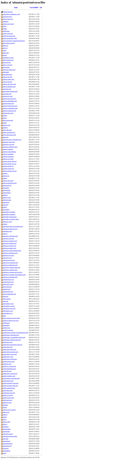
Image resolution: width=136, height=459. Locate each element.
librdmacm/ (6, 323)
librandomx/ (6, 441)
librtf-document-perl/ (9, 36)
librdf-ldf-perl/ (7, 371)
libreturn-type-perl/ (8, 144)
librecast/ (5, 296)
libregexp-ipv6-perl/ (9, 260)
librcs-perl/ (6, 412)
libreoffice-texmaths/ (9, 212)
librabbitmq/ (6, 451)
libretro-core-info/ (8, 159)
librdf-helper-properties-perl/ (11, 378)
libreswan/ (6, 176)
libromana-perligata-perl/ (10, 91)
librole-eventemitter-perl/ (10, 108)
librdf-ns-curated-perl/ (9, 366)
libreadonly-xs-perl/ (9, 306)
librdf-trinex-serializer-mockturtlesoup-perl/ (15, 332)
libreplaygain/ (7, 200)
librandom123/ (7, 446)
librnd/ (5, 115)
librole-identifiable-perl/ (10, 101)
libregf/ (5, 234)
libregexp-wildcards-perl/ (10, 236)
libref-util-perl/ (7, 287)
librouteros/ (6, 67)
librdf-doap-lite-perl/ (9, 393)
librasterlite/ (6, 431)
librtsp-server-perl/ (8, 24)
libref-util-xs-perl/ (8, 284)
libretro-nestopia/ (8, 149)
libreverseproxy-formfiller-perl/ (12, 139)
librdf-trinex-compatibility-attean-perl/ (14, 337)
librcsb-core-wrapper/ (9, 410)
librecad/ (5, 301)
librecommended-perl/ (9, 294)
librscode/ (6, 53)
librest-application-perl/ (10, 183)
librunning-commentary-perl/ (11, 14)
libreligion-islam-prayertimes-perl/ (13, 226)
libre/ (4, 316)
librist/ (5, 123)
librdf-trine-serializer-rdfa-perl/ (12, 340)
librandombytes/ (8, 443)
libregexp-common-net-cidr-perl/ (12, 272)
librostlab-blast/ (7, 74)
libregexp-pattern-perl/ (9, 248)
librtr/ (4, 26)
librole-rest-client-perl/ (9, 98)
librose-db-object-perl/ (9, 84)
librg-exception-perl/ (9, 132)
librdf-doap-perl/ (8, 390)
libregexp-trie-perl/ (8, 238)
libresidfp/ (6, 188)
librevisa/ (6, 137)
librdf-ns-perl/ (7, 364)
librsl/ (4, 50)
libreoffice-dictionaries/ (10, 217)
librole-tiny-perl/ (8, 96)
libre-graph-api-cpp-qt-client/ (11, 318)
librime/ (5, 127)
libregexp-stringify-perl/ (10, 241)
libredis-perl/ (7, 289)
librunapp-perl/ (7, 16)
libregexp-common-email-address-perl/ (14, 275)
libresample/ (6, 190)
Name (16, 7)
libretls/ (5, 173)
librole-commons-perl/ (9, 111)
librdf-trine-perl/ (7, 342)
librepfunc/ (6, 202)
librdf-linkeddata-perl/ (9, 369)
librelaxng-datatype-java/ (10, 229)
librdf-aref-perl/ (7, 400)
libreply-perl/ (7, 197)
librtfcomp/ (6, 31)
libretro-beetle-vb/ (8, 166)
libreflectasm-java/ (8, 282)
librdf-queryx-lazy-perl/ (10, 354)
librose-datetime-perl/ (9, 86)
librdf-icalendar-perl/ (9, 376)
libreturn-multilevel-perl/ (10, 147)
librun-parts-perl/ (8, 19)
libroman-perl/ (7, 94)
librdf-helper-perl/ (8, 381)
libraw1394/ (6, 422)
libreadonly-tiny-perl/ (9, 308)
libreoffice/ (6, 209)
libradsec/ (6, 448)
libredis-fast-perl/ (8, 291)
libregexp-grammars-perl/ (10, 262)
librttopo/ (6, 21)
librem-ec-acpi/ (7, 221)
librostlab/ (6, 72)
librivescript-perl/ (8, 120)
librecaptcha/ (7, 299)
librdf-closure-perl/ (8, 398)
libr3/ (4, 453)
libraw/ (5, 424)
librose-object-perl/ (8, 79)
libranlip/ (5, 439)
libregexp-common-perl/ (10, 270)
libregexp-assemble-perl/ (10, 277)
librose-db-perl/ (7, 82)
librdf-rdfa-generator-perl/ (10, 352)
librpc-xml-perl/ (7, 65)
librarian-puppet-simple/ (10, 436)
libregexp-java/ (7, 258)
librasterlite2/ (7, 429)
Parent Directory (8, 12)
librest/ (5, 178)
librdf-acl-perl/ (7, 402)
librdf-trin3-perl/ (8, 347)
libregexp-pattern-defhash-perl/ (12, 250)
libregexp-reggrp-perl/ (9, 246)
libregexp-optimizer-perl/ (10, 253)
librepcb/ (5, 205)
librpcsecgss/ (7, 62)
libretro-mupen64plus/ (9, 152)
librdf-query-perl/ (8, 357)
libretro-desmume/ (8, 156)
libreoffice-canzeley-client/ (11, 219)
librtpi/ (5, 28)
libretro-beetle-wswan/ (9, 164)
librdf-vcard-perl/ (8, 330)
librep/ (5, 207)
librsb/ (5, 55)
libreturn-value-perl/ (9, 142)
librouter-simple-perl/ (9, 70)
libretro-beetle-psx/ (8, 168)
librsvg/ (5, 48)
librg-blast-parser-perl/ (9, 135)
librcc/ (5, 419)
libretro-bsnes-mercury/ (10, 161)
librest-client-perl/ (8, 180)
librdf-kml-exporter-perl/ (10, 373)
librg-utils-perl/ (7, 130)
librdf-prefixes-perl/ (9, 361)
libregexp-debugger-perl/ (10, 265)
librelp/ (5, 224)
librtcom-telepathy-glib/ (10, 38)
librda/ (5, 407)
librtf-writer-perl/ (8, 33)
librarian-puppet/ (8, 434)
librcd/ (5, 417)
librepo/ (5, 195)
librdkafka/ (6, 325)
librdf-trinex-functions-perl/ (11, 335)
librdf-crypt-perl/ (8, 395)
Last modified (34, 7)
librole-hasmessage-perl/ (10, 106)
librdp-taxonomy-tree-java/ (11, 320)
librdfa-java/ (6, 328)
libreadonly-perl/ (8, 311)
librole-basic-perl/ (8, 113)
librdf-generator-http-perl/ (10, 385)
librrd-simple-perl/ (8, 60)
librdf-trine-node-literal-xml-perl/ (12, 344)
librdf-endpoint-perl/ (9, 388)
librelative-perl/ (7, 231)
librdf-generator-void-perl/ (10, 383)
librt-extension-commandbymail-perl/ (14, 41)
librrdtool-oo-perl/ (8, 57)
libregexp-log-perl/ (8, 255)
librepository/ (7, 193)
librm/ (5, 118)
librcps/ (5, 414)
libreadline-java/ (8, 313)
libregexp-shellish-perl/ (10, 243)
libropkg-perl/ (7, 89)
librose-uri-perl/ (7, 77)
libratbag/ (6, 426)
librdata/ (5, 405)
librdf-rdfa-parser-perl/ (9, 349)
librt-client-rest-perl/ (9, 43)
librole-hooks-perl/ (8, 103)
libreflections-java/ (8, 279)
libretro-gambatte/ (8, 154)
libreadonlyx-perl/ (8, 303)
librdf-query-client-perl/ (10, 359)
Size (41, 7)
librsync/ (5, 45)
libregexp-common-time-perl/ (11, 267)
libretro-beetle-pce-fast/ (10, 171)
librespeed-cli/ (7, 185)
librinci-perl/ (6, 125)
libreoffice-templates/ (9, 214)
